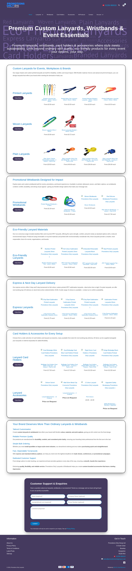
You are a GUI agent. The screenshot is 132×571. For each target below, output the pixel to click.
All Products (81, 14)
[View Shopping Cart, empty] (123, 5)
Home (30, 14)
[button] (119, 5)
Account (99, 14)
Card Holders (60, 14)
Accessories (71, 14)
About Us (10, 543)
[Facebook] (124, 562)
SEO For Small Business (119, 567)
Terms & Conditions (13, 548)
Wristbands (50, 14)
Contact (91, 14)
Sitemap (9, 553)
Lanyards (38, 14)
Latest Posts (10, 551)
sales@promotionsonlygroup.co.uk (114, 559)
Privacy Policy (11, 545)
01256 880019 (110, 5)
